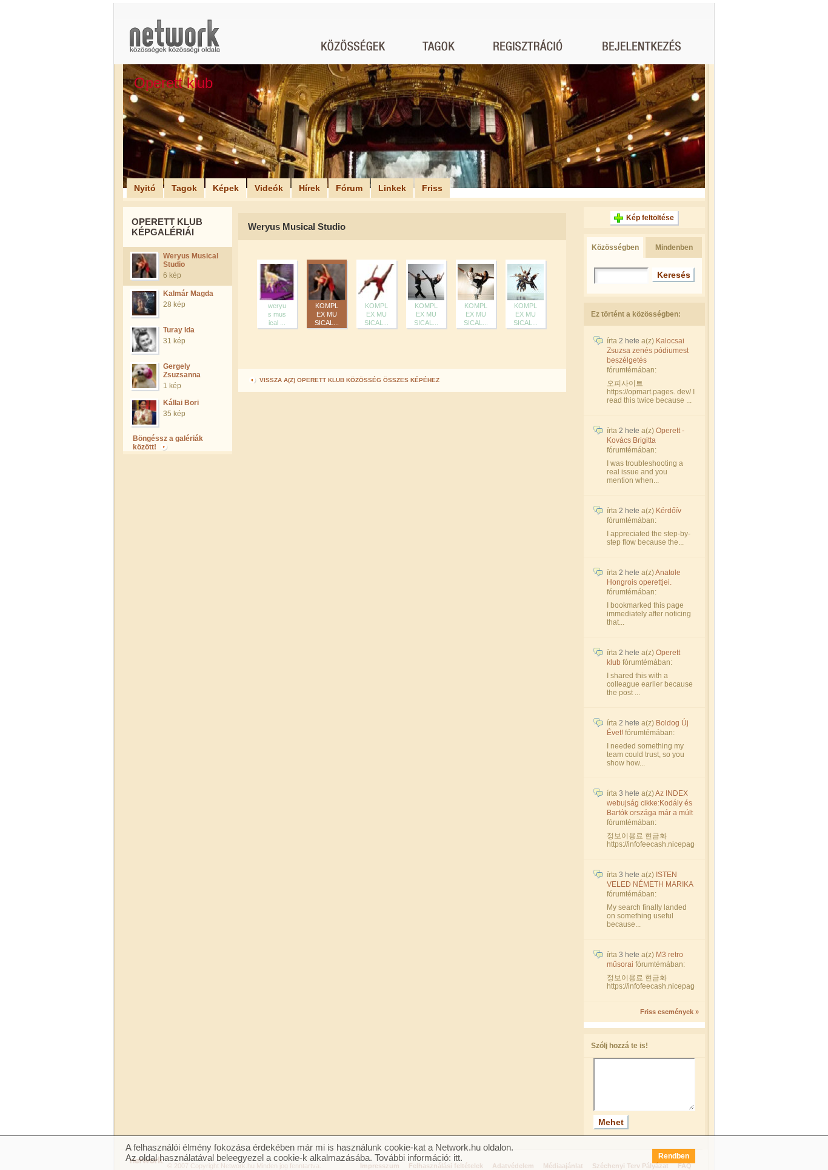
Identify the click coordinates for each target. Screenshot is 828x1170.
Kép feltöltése (650, 217)
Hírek (309, 188)
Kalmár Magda (188, 293)
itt (456, 1157)
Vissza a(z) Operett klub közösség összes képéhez (348, 380)
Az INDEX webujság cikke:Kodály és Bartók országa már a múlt (650, 803)
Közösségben (615, 247)
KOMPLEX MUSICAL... (327, 314)
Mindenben (674, 247)
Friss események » (669, 1011)
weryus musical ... (277, 314)
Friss (432, 188)
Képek (226, 188)
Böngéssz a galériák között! (168, 442)
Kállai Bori (181, 402)
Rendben (673, 1156)
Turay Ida (179, 330)
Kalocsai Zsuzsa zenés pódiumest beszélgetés (648, 351)
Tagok (184, 188)
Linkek (392, 188)
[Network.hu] (174, 42)
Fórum (349, 188)
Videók (269, 188)
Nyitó (145, 188)
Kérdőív (668, 510)
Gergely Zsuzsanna (182, 370)
